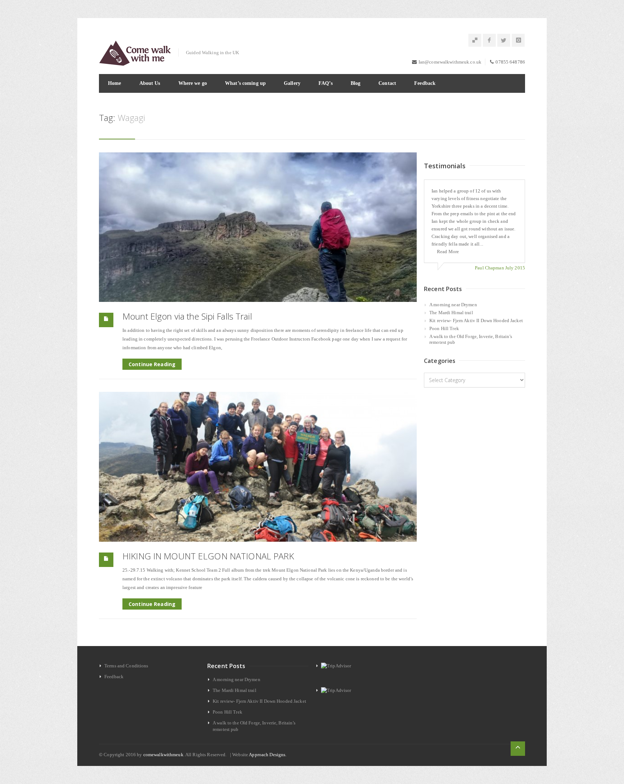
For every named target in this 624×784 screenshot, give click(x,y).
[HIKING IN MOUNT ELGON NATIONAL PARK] (258, 467)
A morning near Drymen (453, 304)
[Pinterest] (474, 40)
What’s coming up (245, 83)
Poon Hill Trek (444, 328)
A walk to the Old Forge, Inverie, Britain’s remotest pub (470, 339)
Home (114, 83)
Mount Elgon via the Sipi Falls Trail (187, 316)
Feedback (425, 83)
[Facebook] (489, 40)
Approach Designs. (267, 754)
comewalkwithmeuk (163, 754)
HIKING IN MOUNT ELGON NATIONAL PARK (208, 556)
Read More (448, 251)
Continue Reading (152, 364)
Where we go (192, 83)
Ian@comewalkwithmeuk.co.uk (450, 62)
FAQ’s (325, 83)
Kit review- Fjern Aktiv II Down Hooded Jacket (476, 320)
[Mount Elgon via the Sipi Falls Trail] (258, 227)
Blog (356, 83)
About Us (149, 83)
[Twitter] (503, 40)
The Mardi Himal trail (451, 312)
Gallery (292, 83)
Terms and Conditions (126, 665)
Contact (387, 83)
